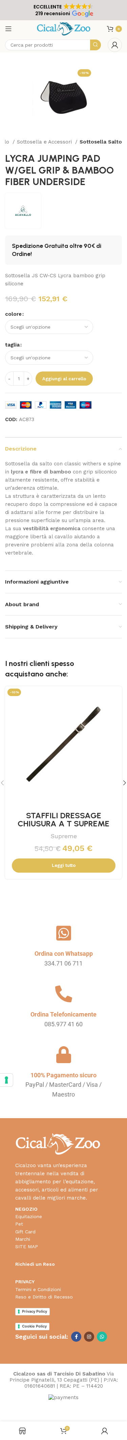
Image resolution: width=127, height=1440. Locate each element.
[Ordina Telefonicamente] (63, 993)
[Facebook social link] (76, 1337)
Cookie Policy (34, 1326)
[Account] (114, 45)
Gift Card (25, 1231)
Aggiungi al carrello (64, 378)
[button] (63, 10)
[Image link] (57, 1143)
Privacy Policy (34, 1311)
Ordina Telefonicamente (63, 1014)
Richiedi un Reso (35, 1264)
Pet (19, 1224)
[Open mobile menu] (8, 28)
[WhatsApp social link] (102, 1337)
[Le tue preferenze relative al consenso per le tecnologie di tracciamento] (6, 1080)
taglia (12, 345)
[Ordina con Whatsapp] (63, 933)
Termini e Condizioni (38, 1289)
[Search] (95, 45)
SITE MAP (26, 1246)
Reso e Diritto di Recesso (44, 1297)
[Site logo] (63, 28)
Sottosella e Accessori (45, 142)
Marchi (22, 1239)
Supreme (63, 836)
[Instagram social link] (89, 1337)
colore (13, 314)
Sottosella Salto (101, 142)
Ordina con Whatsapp (64, 953)
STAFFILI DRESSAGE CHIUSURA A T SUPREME (63, 819)
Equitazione (28, 1216)
